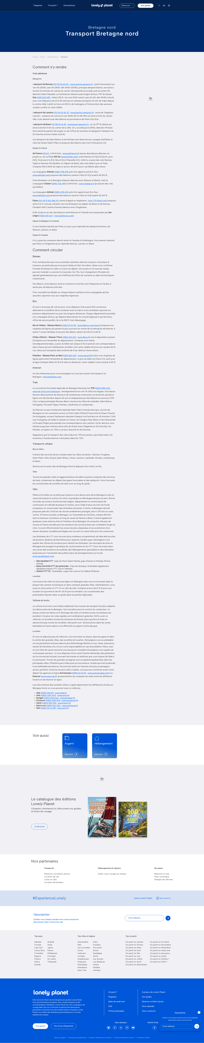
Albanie (37, 942)
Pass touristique (161, 877)
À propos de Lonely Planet (153, 992)
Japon (50, 948)
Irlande (37, 965)
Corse (80, 951)
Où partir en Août (133, 962)
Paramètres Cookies (143, 1037)
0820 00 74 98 (48, 708)
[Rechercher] (159, 5)
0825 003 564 (52, 698)
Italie (49, 945)
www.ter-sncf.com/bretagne (46, 392)
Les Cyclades (84, 948)
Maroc (50, 951)
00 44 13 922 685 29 (48, 201)
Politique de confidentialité (77, 1037)
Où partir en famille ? (159, 959)
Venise (96, 965)
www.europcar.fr (69, 700)
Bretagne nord (102, 28)
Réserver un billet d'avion (153, 1002)
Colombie (38, 953)
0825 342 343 (49, 703)
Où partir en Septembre (136, 965)
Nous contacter (149, 1011)
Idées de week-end (116, 1002)
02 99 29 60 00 (61, 84)
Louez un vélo (50, 880)
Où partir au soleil (158, 956)
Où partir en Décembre (160, 948)
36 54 (46, 153)
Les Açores (98, 959)
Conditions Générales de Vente (124, 1037)
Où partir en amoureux (160, 953)
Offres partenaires (116, 1011)
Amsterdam (83, 942)
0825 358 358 (53, 700)
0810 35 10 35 (69, 325)
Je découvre (39, 827)
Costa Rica (39, 951)
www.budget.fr (67, 698)
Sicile (95, 956)
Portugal (51, 956)
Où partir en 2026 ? (158, 962)
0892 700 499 (59, 184)
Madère (96, 968)
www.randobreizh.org (43, 556)
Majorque (82, 962)
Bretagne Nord (53, 57)
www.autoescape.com (98, 673)
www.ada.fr (60, 693)
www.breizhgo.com (52, 377)
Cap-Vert (38, 948)
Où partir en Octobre (159, 942)
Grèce (37, 962)
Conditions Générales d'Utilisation (100, 1037)
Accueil (35, 57)
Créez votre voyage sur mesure (112, 874)
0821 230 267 (46, 216)
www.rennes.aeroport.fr (81, 84)
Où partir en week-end (160, 951)
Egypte (37, 956)
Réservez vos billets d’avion (57, 874)
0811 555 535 (44, 98)
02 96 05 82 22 (62, 113)
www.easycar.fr (49, 676)
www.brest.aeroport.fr (78, 124)
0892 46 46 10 (79, 673)
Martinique (82, 965)
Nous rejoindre (148, 1006)
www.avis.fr (63, 695)
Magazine (112, 997)
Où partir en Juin (132, 956)
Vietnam (97, 970)
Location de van (51, 877)
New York (82, 970)
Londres (81, 956)
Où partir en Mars (133, 948)
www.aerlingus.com (63, 216)
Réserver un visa (161, 874)
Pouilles (96, 945)
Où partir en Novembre (160, 945)
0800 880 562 (103, 388)
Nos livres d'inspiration (63, 1026)
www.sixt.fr (62, 708)
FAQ (110, 1006)
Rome (95, 951)
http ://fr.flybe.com (97, 201)
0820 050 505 (49, 695)
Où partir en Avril (133, 951)
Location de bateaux (53, 882)
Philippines (52, 953)
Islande (50, 942)
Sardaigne (97, 953)
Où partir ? (112, 992)
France (42, 57)
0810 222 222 (69, 337)
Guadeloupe (83, 959)
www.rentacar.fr (69, 706)
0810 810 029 (70, 356)
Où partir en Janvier (134, 942)
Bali (79, 945)
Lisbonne (82, 953)
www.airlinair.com (41, 175)
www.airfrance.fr (71, 153)
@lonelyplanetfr (165, 898)
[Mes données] (169, 5)
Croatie (37, 945)
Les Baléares (99, 962)
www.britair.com (69, 157)
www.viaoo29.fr (85, 356)
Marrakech (82, 968)
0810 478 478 (61, 172)
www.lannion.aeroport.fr (82, 113)
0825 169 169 (47, 693)
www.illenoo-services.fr (89, 325)
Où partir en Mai (132, 953)
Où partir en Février (134, 945)
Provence (97, 948)
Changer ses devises (163, 880)
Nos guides (145, 6)
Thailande (52, 962)
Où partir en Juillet (133, 959)
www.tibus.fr (84, 337)
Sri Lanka (51, 959)
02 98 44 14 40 (59, 124)
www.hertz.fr (64, 703)
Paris (95, 942)
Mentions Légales (60, 1037)
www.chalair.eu (86, 184)
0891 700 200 (54, 706)
